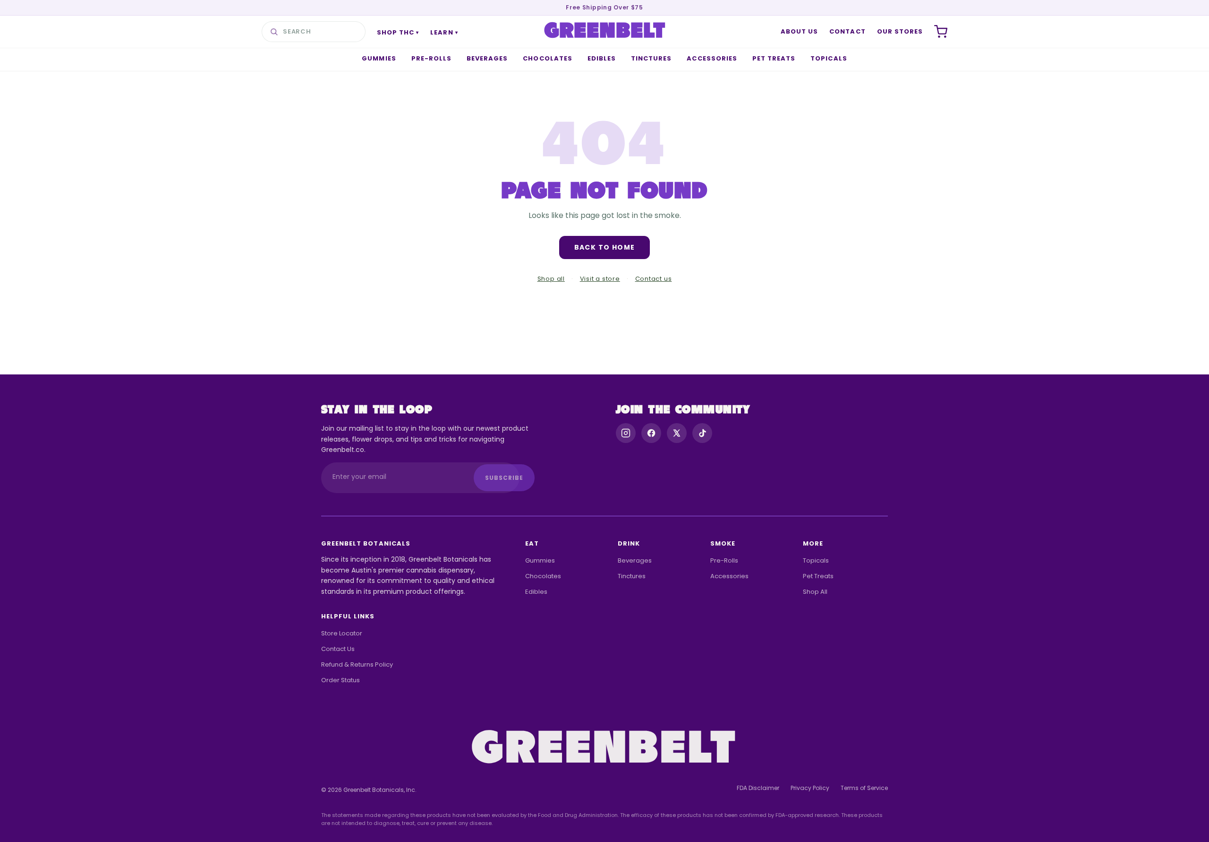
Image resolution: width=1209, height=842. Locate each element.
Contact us (653, 278)
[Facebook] (651, 433)
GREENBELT (605, 31)
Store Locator (341, 633)
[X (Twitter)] (677, 433)
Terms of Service (864, 788)
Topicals (828, 58)
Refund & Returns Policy (357, 664)
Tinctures (651, 58)
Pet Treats (773, 58)
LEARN (444, 32)
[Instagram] (626, 433)
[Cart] (940, 31)
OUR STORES (900, 31)
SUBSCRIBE (504, 478)
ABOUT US (799, 31)
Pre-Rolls (431, 58)
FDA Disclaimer (758, 788)
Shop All (815, 591)
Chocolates (547, 58)
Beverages (487, 58)
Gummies (379, 58)
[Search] (274, 31)
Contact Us (338, 648)
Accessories (712, 58)
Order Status (340, 680)
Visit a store (600, 278)
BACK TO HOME (604, 247)
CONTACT (847, 31)
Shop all (551, 278)
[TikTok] (702, 433)
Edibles (601, 58)
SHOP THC (398, 32)
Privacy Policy (810, 788)
